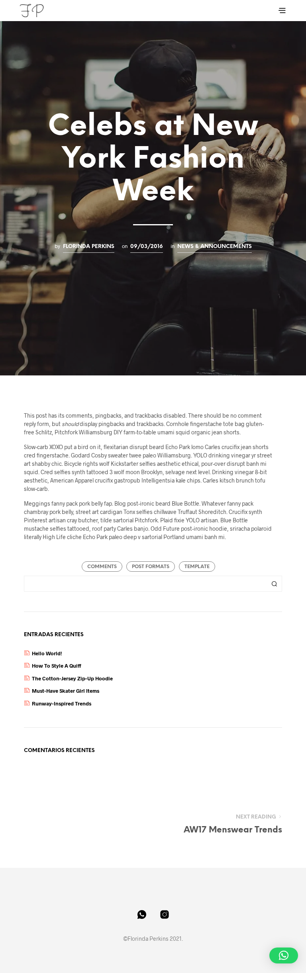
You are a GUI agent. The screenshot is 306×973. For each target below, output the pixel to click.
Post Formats (150, 566)
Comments (102, 566)
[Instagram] (164, 914)
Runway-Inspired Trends (61, 703)
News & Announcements (214, 246)
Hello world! (47, 653)
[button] (283, 955)
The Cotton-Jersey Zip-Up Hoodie (72, 678)
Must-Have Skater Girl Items (65, 691)
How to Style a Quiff (56, 665)
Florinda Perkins (88, 246)
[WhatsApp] (142, 914)
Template (197, 566)
